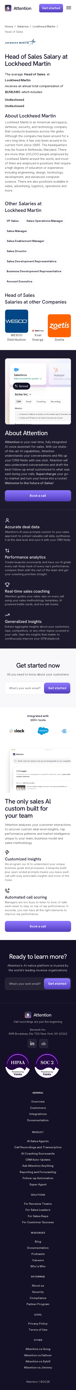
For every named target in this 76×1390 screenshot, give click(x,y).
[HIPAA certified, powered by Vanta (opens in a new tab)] (18, 1065)
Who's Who (38, 1266)
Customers (38, 1107)
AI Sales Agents (38, 1141)
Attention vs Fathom (38, 1355)
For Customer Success (38, 1222)
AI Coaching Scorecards (38, 1153)
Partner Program (38, 1304)
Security (38, 1292)
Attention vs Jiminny (38, 1367)
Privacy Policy (38, 1323)
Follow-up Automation (38, 1178)
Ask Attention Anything (38, 1165)
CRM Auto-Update (37, 1159)
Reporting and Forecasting (38, 1172)
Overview (38, 1101)
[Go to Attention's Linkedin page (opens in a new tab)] (32, 1043)
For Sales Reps (38, 1216)
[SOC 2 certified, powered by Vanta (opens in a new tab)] (47, 1065)
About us (38, 1285)
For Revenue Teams (38, 1203)
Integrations (38, 1114)
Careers (38, 1260)
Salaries (23, 26)
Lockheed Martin (44, 26)
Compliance (38, 1298)
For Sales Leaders (38, 1209)
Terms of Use (38, 1329)
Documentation (38, 1120)
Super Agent (38, 1184)
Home (9, 26)
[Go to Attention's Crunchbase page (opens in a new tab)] (43, 1043)
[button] (67, 8)
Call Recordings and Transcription (38, 1147)
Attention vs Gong (38, 1349)
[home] (18, 8)
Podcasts (38, 1254)
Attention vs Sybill (38, 1361)
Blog (38, 1241)
